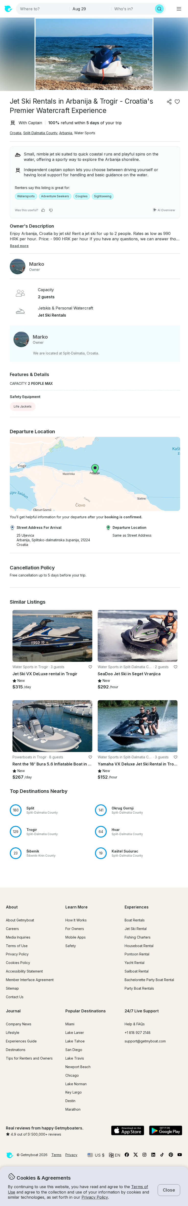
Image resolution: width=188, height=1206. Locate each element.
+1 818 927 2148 (138, 1032)
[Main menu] (179, 9)
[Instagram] (144, 1155)
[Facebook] (126, 1155)
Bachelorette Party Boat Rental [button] (149, 980)
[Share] (169, 102)
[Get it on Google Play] (165, 1131)
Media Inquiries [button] (18, 937)
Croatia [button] (15, 133)
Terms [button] (56, 1155)
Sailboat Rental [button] (137, 971)
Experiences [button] (137, 907)
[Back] (18, 635)
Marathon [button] (73, 1109)
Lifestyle (12, 1032)
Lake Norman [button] (76, 1084)
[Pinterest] (170, 1155)
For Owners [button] (74, 929)
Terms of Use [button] (17, 946)
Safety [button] (70, 946)
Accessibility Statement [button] (24, 971)
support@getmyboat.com (145, 1041)
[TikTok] (162, 1155)
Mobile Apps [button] (75, 937)
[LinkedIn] (153, 1155)
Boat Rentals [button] (135, 920)
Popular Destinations (85, 1010)
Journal (13, 1010)
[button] (137, 636)
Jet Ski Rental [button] (136, 929)
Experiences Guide (21, 1041)
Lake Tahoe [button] (75, 1041)
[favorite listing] (177, 102)
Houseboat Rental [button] (139, 946)
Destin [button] (70, 1101)
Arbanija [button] (65, 133)
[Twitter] (135, 1155)
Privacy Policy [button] (95, 1197)
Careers (12, 929)
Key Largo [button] (73, 1092)
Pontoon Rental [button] (137, 954)
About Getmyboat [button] (20, 920)
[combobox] (43, 8)
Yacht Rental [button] (134, 963)
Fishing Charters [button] (138, 937)
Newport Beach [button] (78, 1067)
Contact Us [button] (15, 997)
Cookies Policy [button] (18, 963)
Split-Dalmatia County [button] (40, 133)
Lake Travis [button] (74, 1058)
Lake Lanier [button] (74, 1032)
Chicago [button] (72, 1075)
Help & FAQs (135, 1024)
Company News (18, 1024)
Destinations (15, 1050)
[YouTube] (179, 1155)
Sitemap (12, 988)
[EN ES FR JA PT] (114, 1155)
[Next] (86, 635)
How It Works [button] (76, 920)
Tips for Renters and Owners (29, 1058)
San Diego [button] (73, 1050)
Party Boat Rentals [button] (139, 988)
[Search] (159, 8)
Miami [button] (69, 1024)
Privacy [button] (71, 1155)
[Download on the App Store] (127, 1131)
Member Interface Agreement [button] (30, 980)
